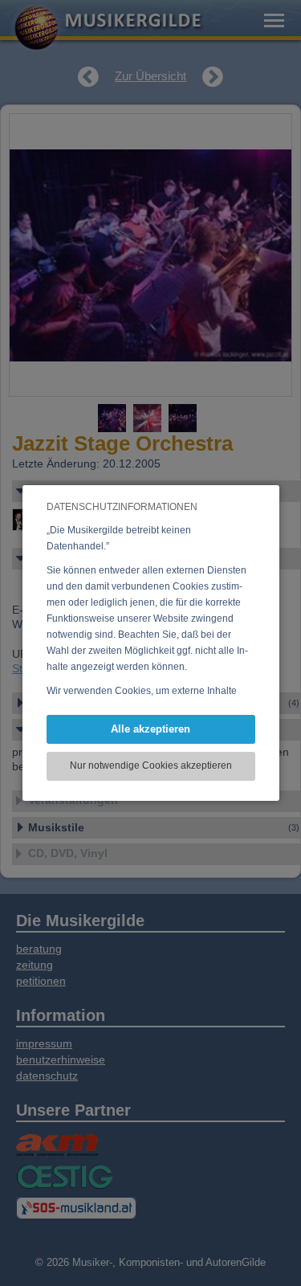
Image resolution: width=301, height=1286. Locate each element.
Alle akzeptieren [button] (150, 729)
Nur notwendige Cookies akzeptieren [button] (151, 765)
